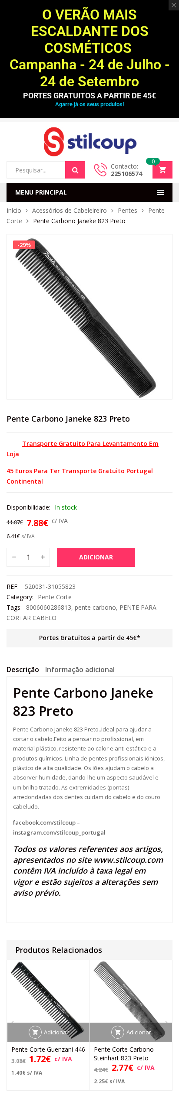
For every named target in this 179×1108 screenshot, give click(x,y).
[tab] (23, 671)
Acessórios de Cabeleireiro (69, 210)
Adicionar (96, 557)
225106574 (126, 173)
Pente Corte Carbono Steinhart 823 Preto (124, 1053)
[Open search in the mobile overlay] (46, 170)
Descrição (23, 669)
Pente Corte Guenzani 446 (48, 1049)
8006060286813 (48, 607)
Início (14, 210)
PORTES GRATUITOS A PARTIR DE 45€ (89, 95)
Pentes (127, 210)
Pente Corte (55, 597)
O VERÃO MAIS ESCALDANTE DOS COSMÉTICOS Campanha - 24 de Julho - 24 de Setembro (90, 48)
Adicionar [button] (56, 1032)
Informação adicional (80, 669)
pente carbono (95, 607)
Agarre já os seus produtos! (89, 104)
